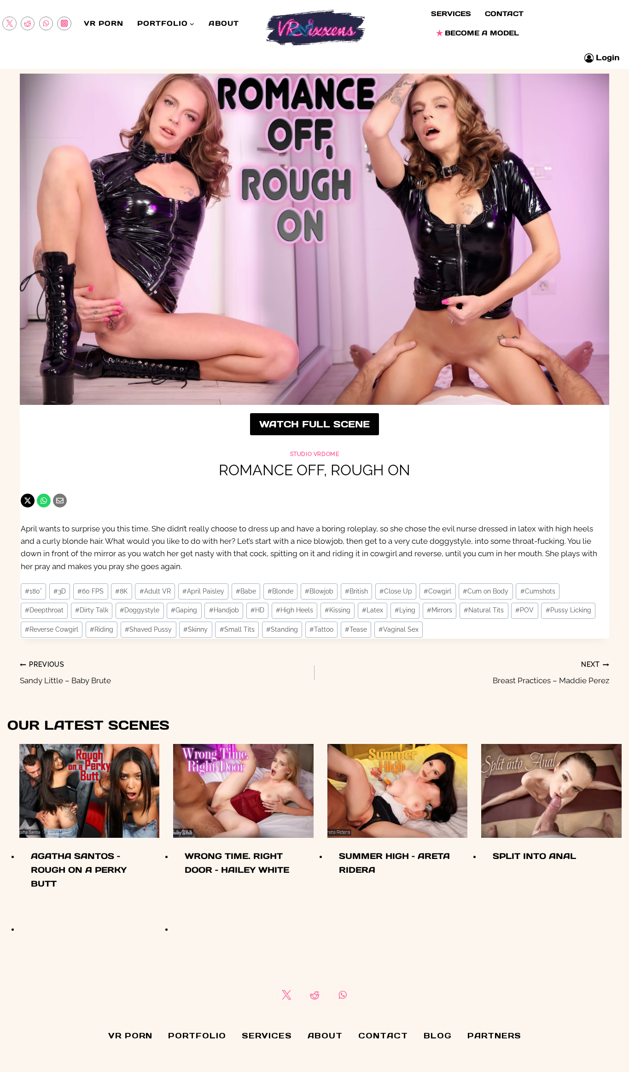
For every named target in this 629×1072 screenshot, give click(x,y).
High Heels (294, 610)
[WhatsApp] (46, 24)
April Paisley (203, 591)
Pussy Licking (568, 610)
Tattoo (321, 629)
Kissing (337, 610)
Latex (372, 610)
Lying (405, 610)
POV (524, 610)
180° (33, 591)
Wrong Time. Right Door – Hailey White (237, 863)
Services (451, 13)
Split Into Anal (534, 856)
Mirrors (439, 610)
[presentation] (89, 790)
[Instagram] (64, 24)
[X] (28, 500)
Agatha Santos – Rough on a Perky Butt (79, 870)
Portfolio (197, 1036)
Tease (356, 629)
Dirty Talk (91, 610)
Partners (494, 1036)
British (356, 591)
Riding (101, 629)
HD (257, 610)
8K (121, 591)
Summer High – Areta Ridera (394, 863)
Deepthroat (44, 610)
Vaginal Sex (399, 629)
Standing (282, 629)
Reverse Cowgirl (51, 629)
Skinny (195, 629)
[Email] (60, 500)
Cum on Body (485, 591)
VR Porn (103, 23)
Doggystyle (139, 610)
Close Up (395, 591)
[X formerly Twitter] (9, 24)
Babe (246, 591)
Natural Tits (484, 610)
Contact (504, 13)
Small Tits (237, 629)
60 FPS (90, 591)
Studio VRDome (314, 454)
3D (59, 591)
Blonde (280, 591)
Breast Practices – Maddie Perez (551, 673)
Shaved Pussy (148, 629)
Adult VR (155, 591)
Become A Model (482, 33)
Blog (438, 1036)
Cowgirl (437, 591)
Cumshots (537, 591)
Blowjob (319, 591)
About (224, 23)
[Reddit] (28, 24)
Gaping (184, 610)
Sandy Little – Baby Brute (65, 673)
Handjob (224, 610)
